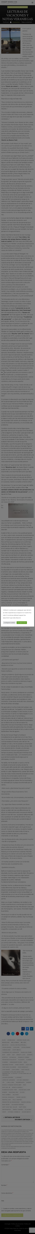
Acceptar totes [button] (22, 622)
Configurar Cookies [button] (9, 622)
